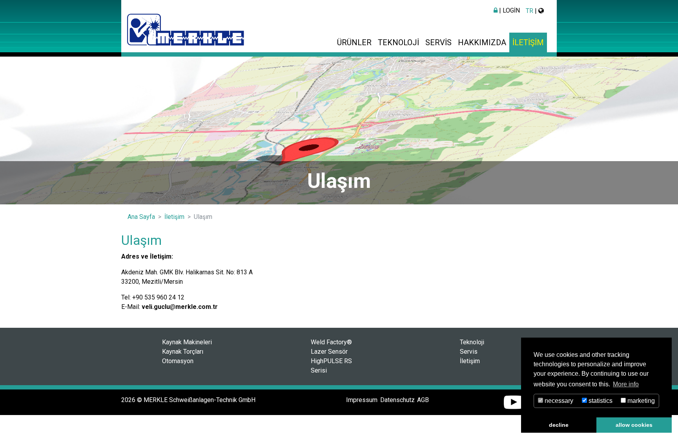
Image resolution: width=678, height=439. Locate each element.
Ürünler (354, 42)
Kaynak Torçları (182, 351)
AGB (423, 400)
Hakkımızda (482, 42)
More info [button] (626, 384)
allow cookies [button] (634, 425)
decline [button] (559, 425)
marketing (640, 400)
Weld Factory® (331, 342)
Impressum (361, 400)
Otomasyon (177, 361)
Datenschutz (397, 400)
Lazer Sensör (329, 351)
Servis (438, 42)
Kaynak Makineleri (187, 342)
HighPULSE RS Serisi (331, 365)
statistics (599, 400)
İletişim (528, 42)
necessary (558, 400)
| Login (509, 10)
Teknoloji (398, 42)
